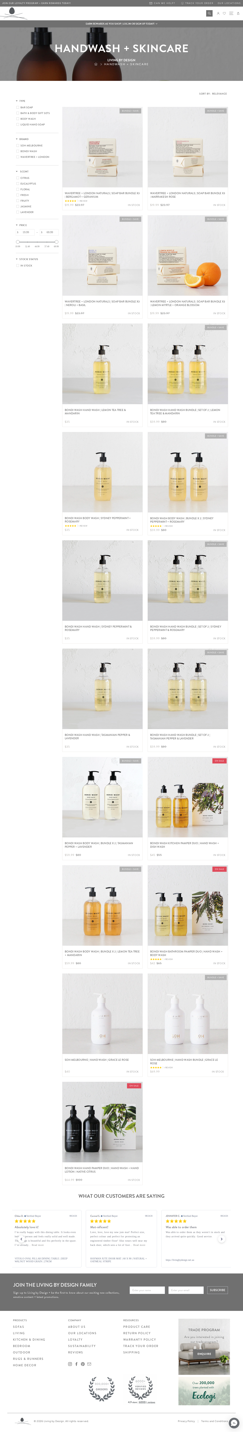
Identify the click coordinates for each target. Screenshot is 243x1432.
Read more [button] (189, 1245)
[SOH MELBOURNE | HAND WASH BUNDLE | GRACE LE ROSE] (188, 1013)
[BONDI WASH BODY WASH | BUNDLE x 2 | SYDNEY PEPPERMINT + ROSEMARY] (188, 472)
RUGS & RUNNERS (28, 1359)
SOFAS (18, 1327)
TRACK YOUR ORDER (141, 1346)
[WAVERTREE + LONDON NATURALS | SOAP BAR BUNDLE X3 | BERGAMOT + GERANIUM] (102, 147)
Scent (24, 172)
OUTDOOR (22, 1352)
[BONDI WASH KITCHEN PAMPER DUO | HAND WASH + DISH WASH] (188, 797)
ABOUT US (77, 1327)
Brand (24, 139)
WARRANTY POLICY (139, 1340)
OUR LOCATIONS (82, 1333)
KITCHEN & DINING (29, 1340)
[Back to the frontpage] (99, 64)
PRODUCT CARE (136, 1327)
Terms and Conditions (214, 1421)
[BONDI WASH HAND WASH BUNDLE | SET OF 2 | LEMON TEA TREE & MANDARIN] (188, 363)
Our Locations (229, 3)
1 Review (83, 201)
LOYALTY (75, 1340)
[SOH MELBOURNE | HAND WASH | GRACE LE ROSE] (102, 1013)
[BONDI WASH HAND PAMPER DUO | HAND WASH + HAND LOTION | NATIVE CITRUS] (102, 1122)
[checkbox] (36, 107)
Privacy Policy (186, 1421)
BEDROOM (22, 1346)
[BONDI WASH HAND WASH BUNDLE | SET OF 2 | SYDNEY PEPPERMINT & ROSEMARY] (188, 580)
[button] (121, 23)
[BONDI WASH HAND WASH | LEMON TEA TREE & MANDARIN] (102, 363)
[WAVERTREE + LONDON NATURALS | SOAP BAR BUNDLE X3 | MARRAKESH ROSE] (188, 147)
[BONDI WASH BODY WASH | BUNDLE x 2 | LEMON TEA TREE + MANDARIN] (102, 905)
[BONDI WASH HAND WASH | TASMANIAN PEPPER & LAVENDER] (102, 689)
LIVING (19, 1333)
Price (23, 225)
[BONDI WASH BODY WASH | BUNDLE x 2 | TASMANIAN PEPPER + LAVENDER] (102, 797)
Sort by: (213, 93)
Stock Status (28, 259)
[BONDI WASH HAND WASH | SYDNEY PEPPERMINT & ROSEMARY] (102, 580)
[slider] (18, 242)
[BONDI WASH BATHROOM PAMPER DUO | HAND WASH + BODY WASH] (188, 905)
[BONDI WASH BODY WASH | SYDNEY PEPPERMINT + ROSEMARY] (102, 472)
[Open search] (209, 13)
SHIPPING (131, 1352)
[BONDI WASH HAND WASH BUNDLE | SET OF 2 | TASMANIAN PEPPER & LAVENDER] (188, 689)
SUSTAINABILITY (82, 1346)
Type (22, 101)
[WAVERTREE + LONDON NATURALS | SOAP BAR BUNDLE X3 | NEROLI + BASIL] (102, 255)
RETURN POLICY (137, 1333)
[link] (46, 1260)
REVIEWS (75, 1352)
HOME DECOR (24, 1365)
